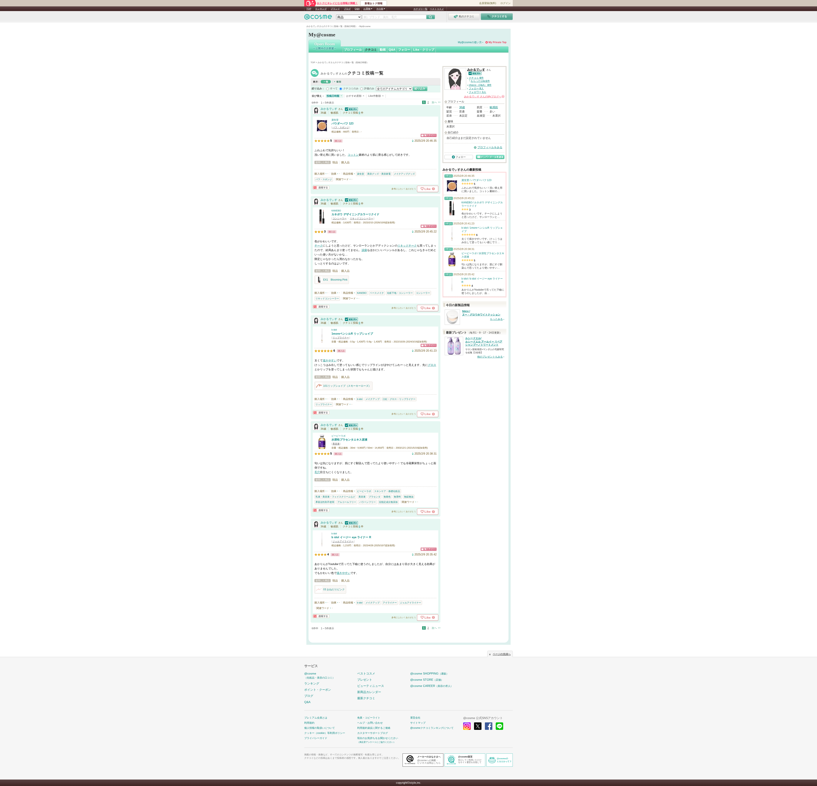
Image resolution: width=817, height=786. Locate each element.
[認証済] (351, 108)
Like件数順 (374, 95)
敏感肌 (494, 107)
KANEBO (336, 210)
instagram (467, 726)
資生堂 (335, 119)
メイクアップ (373, 399)
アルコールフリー (346, 502)
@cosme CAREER (431, 686)
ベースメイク (377, 293)
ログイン (505, 3)
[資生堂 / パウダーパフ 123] (321, 131)
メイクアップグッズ (404, 174)
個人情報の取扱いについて (319, 727)
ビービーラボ (338, 436)
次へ (434, 102)
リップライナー (341, 337)
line (499, 726)
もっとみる (496, 319)
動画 (383, 49)
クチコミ (371, 49)
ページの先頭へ (502, 654)
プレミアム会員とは (315, 717)
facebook (488, 726)
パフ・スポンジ (341, 127)
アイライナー (390, 602)
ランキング (321, 8)
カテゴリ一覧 (420, 9)
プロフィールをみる (489, 147)
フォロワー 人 (477, 92)
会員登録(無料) (487, 3)
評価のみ (369, 88)
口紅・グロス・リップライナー (399, 399)
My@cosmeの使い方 (470, 42)
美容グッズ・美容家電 (379, 174)
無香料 (397, 496)
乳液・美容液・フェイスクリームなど (335, 496)
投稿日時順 (333, 95)
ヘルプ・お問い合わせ (370, 722)
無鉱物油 (408, 496)
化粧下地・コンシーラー (400, 293)
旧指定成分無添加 (388, 502)
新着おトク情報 (374, 3)
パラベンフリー (367, 502)
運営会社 (415, 717)
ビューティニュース (370, 686)
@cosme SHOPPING (429, 673)
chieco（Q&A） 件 (480, 85)
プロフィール (353, 49)
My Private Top (497, 42)
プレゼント (364, 679)
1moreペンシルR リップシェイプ (352, 333)
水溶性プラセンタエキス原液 (349, 439)
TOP (308, 8)
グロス (432, 365)
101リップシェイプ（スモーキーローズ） (347, 385)
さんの (484, 96)
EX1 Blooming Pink (335, 279)
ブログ (347, 8)
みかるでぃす (352, 73)
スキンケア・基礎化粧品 (387, 491)
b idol (334, 329)
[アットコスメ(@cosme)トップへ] (318, 18)
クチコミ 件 (476, 77)
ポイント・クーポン (317, 689)
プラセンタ (374, 496)
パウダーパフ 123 (342, 123)
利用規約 (309, 722)
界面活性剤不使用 (325, 502)
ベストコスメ (437, 9)
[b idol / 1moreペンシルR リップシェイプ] (321, 341)
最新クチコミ (366, 698)
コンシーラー (340, 218)
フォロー (404, 49)
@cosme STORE (426, 679)
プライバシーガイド (315, 738)
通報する (321, 187)
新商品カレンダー (369, 692)
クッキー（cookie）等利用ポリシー (324, 733)
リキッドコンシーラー (361, 218)
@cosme (319, 675)
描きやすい (330, 360)
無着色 (387, 496)
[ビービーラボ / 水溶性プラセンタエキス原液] (321, 447)
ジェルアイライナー (343, 541)
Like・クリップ (423, 49)
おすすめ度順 (353, 95)
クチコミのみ (351, 88)
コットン (353, 154)
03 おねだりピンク (334, 589)
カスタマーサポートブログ (372, 733)
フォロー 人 (476, 88)
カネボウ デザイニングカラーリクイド (355, 214)
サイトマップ (418, 722)
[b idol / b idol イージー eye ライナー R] (321, 544)
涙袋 (364, 250)
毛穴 (317, 472)
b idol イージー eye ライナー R (351, 537)
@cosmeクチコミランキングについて (432, 727)
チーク (318, 245)
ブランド (335, 8)
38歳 (462, 107)
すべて (334, 88)
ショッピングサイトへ (429, 135)
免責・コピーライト (368, 717)
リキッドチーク (407, 245)
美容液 (336, 443)
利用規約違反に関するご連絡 (373, 727)
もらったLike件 (480, 81)
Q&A (357, 8)
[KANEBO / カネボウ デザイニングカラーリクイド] (321, 222)
